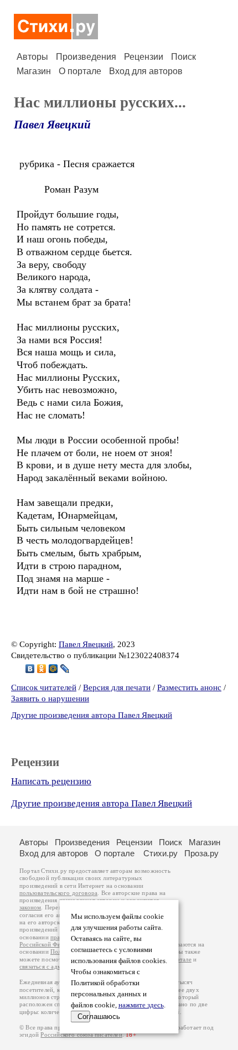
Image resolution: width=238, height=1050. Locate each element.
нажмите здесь (141, 1005)
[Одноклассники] (42, 668)
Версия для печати (117, 687)
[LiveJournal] (65, 668)
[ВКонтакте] (30, 668)
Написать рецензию (51, 781)
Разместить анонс (189, 687)
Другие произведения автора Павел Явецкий (91, 715)
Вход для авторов (146, 71)
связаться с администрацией (58, 967)
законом (30, 907)
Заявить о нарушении (50, 698)
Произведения (86, 56)
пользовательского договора (58, 893)
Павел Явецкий (52, 124)
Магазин (34, 71)
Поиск (183, 56)
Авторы (32, 56)
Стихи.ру (160, 853)
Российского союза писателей (81, 1035)
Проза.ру (201, 853)
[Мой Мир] (53, 668)
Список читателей (43, 687)
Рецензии (143, 56)
